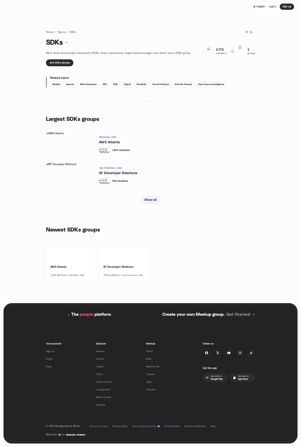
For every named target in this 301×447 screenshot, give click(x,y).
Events (100, 359)
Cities (99, 374)
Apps (149, 382)
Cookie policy (172, 426)
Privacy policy (120, 426)
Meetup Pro (153, 366)
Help (48, 366)
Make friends (103, 397)
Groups (100, 351)
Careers (150, 374)
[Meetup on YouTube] (229, 353)
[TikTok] (251, 353)
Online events (104, 382)
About (149, 351)
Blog (148, 359)
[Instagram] (240, 353)
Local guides (103, 389)
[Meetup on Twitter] (218, 353)
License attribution (195, 426)
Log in (49, 359)
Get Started (238, 314)
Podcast (151, 389)
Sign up (50, 351)
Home (49, 32)
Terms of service (98, 426)
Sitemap (100, 405)
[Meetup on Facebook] (206, 353)
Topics (61, 32)
